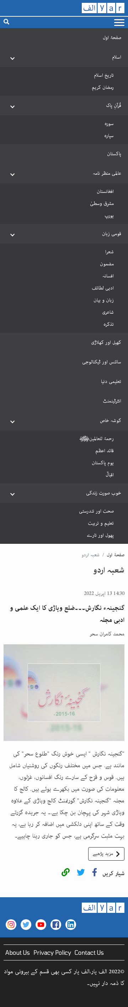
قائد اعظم (104, 450)
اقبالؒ (110, 474)
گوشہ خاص (110, 420)
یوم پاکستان (103, 462)
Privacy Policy (52, 952)
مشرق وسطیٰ (102, 203)
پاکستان (114, 153)
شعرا (109, 251)
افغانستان (105, 191)
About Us (17, 952)
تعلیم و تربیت (101, 523)
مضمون (107, 263)
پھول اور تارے (100, 535)
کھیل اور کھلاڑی (106, 342)
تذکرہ (108, 324)
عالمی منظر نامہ (107, 173)
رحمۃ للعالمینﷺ (96, 438)
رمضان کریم (103, 87)
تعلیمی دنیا (111, 381)
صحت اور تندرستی (96, 511)
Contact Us (89, 952)
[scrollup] (9, 998)
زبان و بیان (104, 300)
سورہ (109, 123)
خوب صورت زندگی (103, 493)
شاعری (108, 312)
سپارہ (109, 135)
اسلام (116, 57)
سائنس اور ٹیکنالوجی (101, 362)
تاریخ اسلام (104, 75)
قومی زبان (111, 233)
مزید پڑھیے (103, 853)
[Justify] (119, 22)
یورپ (109, 215)
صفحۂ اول (112, 37)
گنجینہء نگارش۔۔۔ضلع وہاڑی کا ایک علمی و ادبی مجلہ (67, 614)
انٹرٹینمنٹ (112, 401)
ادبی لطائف (103, 288)
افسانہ (108, 276)
